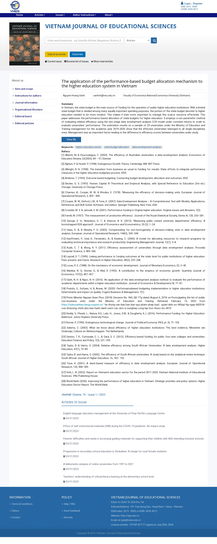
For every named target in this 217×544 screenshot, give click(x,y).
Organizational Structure (28, 109)
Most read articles (103, 61)
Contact (16, 517)
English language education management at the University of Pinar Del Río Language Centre (114, 413)
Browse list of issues (77, 61)
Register (198, 3)
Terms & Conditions (22, 504)
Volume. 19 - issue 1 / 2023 (88, 394)
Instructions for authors (28, 95)
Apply (154, 41)
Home (19, 15)
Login (187, 3)
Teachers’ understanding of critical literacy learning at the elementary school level (108, 476)
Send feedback (72, 510)
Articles (39, 15)
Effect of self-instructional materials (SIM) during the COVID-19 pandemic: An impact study (114, 426)
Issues (59, 15)
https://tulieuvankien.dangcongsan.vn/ (82, 304)
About (108, 15)
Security (68, 517)
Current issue (54, 61)
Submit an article (56, 54)
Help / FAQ (69, 504)
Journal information (26, 102)
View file (71, 139)
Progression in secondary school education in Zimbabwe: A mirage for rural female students (114, 451)
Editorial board (23, 116)
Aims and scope (24, 89)
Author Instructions (83, 15)
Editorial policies (24, 123)
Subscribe (77, 54)
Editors (15, 510)
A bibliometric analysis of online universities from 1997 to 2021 (98, 464)
